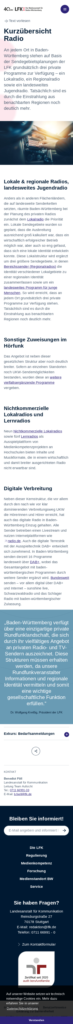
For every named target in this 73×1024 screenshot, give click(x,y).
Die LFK (36, 848)
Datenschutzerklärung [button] (22, 1008)
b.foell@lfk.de (23, 794)
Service (36, 887)
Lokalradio (35, 219)
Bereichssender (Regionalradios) (30, 267)
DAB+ (35, 562)
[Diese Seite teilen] (36, 751)
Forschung (36, 871)
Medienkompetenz (36, 863)
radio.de (14, 541)
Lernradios (29, 436)
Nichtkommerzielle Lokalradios (37, 431)
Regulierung (36, 855)
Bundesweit (60, 578)
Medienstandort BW (36, 879)
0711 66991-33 (19, 790)
